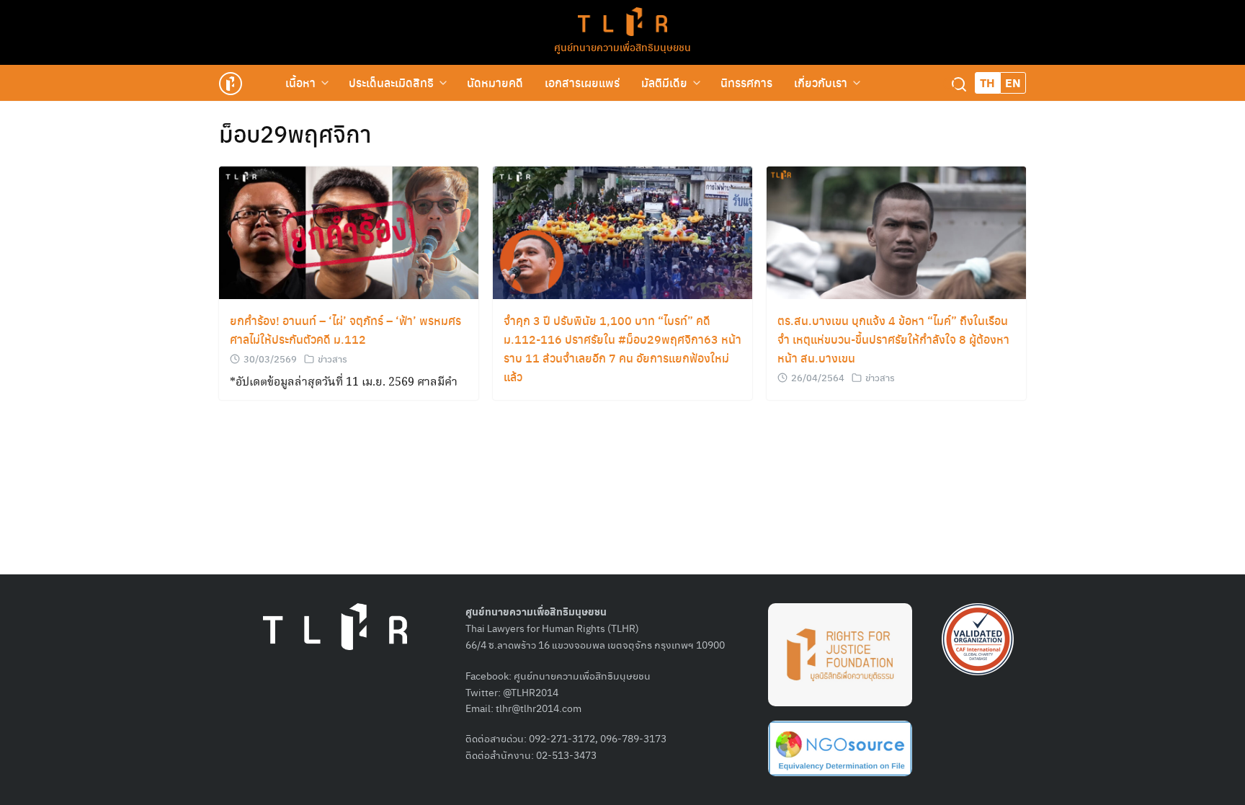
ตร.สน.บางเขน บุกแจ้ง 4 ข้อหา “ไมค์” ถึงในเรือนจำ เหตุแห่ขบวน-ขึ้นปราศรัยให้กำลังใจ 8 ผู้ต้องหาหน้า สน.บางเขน (893, 339)
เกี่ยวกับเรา (820, 82)
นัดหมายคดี (495, 82)
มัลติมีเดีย (664, 82)
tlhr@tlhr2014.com (538, 708)
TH (987, 82)
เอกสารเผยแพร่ (582, 82)
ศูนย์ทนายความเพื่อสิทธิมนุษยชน (622, 47)
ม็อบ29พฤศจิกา (295, 133)
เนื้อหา (300, 82)
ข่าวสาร (332, 358)
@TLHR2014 (530, 692)
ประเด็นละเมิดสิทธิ (391, 82)
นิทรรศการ (746, 82)
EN (1013, 82)
